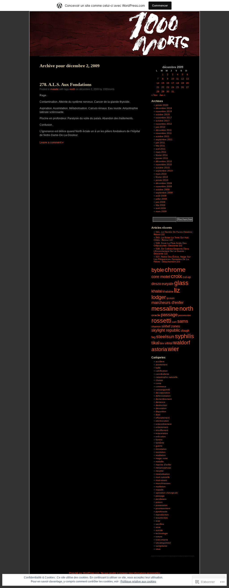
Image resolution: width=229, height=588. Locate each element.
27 (187, 87)
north (72, 89)
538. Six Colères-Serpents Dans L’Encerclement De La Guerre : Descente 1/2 (171, 251)
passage (169, 314)
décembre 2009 (164, 183)
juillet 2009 (161, 199)
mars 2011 (161, 152)
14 (158, 83)
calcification (162, 371)
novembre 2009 (164, 186)
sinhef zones (170, 326)
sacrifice (160, 524)
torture (159, 536)
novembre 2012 (164, 124)
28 (158, 91)
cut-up (187, 277)
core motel (160, 276)
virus (158, 549)
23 (167, 87)
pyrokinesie (161, 511)
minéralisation (163, 474)
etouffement (162, 430)
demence (160, 402)
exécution (161, 436)
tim (162, 343)
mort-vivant (161, 480)
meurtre (159, 471)
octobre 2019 (163, 114)
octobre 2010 (163, 167)
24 (172, 87)
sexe (158, 527)
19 (182, 83)
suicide (159, 530)
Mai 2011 (160, 145)
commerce (161, 386)
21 (158, 87)
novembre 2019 (164, 111)
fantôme (160, 443)
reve (158, 521)
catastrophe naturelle (167, 377)
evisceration (162, 433)
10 (172, 78)
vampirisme (161, 546)
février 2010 (162, 177)
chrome (175, 269)
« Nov (154, 95)
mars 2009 (161, 211)
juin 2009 (160, 202)
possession (184, 315)
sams (182, 321)
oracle (155, 315)
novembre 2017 (164, 117)
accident (160, 361)
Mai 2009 (160, 205)
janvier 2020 (162, 105)
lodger (158, 297)
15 (162, 83)
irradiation (161, 455)
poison (159, 502)
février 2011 (162, 155)
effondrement (163, 417)
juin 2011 (160, 142)
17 (172, 83)
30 (167, 91)
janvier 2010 (162, 180)
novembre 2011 (164, 133)
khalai (156, 291)
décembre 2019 (164, 108)
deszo (156, 284)
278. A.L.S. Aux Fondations (65, 84)
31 (172, 91)
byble (157, 270)
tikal (155, 342)
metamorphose (163, 468)
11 (177, 78)
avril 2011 (160, 149)
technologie (162, 533)
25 (177, 87)
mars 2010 (161, 174)
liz (177, 290)
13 (187, 78)
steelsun (165, 336)
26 (182, 87)
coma (158, 383)
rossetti (161, 320)
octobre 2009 (163, 189)
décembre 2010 (164, 161)
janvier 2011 (162, 158)
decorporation (163, 392)
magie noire (162, 458)
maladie (54, 89)
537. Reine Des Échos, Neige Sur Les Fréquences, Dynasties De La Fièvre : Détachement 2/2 (172, 259)
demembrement (164, 399)
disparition (161, 411)
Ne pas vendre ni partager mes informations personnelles (130, 573)
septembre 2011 (164, 139)
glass (181, 282)
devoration (161, 408)
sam (174, 321)
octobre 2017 (163, 120)
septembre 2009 (164, 192)
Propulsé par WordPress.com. (84, 573)
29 (162, 91)
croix (176, 276)
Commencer (160, 5)
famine (159, 439)
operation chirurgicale (167, 493)
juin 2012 (160, 127)
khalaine (168, 291)
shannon (156, 326)
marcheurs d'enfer (167, 302)
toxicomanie (162, 539)
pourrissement (163, 508)
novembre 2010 (164, 164)
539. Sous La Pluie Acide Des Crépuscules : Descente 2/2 (170, 244)
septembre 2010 (164, 170)
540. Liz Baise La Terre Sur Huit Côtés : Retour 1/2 (171, 238)
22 (162, 87)
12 (182, 78)
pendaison (161, 499)
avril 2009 (161, 208)
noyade (159, 489)
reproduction (162, 514)
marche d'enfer (163, 464)
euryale (168, 284)
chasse (159, 380)
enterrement (162, 427)
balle (158, 367)
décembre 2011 (164, 130)
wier (173, 349)
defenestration (163, 396)
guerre (159, 446)
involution (160, 452)
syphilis (184, 336)
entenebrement (164, 424)
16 (167, 83)
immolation (161, 449)
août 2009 (161, 196)
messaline (165, 308)
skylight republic (165, 330)
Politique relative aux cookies (138, 581)
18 (177, 83)
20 (187, 83)
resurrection (162, 518)
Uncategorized (163, 543)
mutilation (160, 486)
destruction (161, 405)
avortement (161, 364)
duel (158, 414)
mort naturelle (163, 477)
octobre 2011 (162, 136)
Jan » (162, 95)
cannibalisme (162, 374)
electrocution (162, 421)
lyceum (170, 298)
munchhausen (163, 483)
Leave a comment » (52, 142)
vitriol (168, 343)
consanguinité (163, 389)
